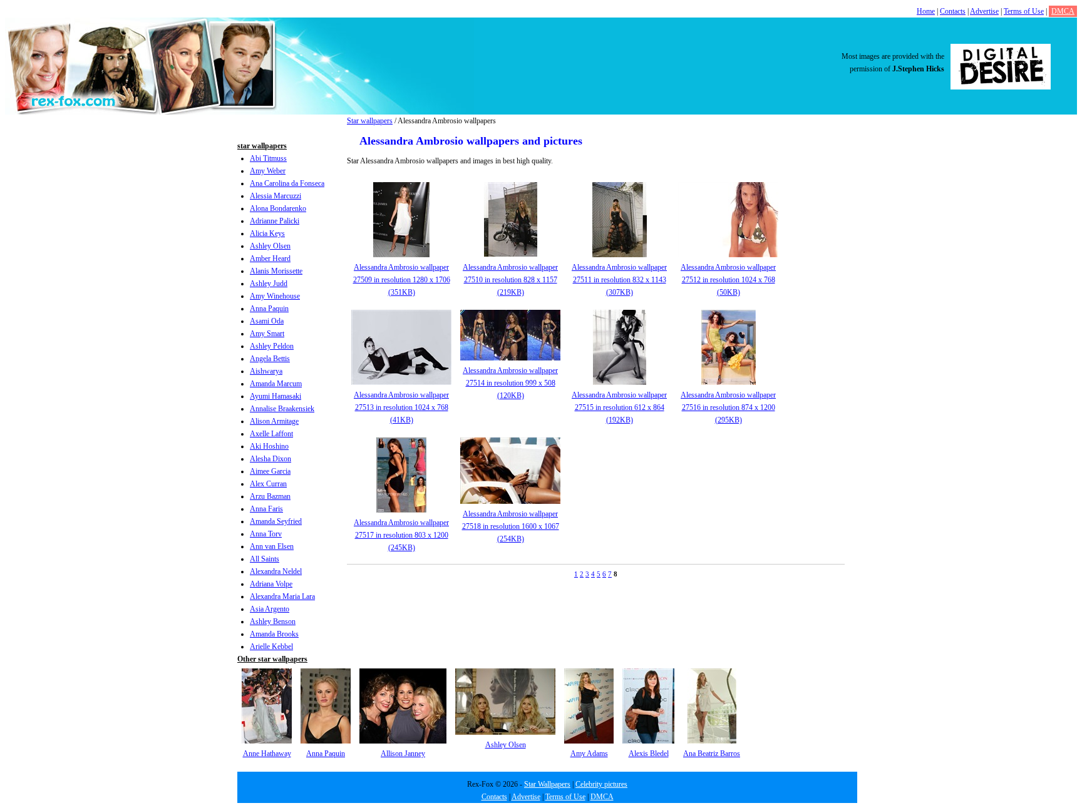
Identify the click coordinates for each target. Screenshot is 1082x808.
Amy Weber (268, 170)
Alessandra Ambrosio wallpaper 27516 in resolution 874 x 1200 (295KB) (728, 407)
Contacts (953, 11)
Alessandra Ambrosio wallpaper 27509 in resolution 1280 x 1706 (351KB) (401, 280)
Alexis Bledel (649, 753)
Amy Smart (267, 333)
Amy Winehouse (275, 296)
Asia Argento (269, 609)
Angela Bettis (270, 358)
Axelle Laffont (271, 433)
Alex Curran (268, 483)
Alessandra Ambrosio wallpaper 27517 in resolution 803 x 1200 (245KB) (401, 535)
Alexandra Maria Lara (282, 596)
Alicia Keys (267, 233)
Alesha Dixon (270, 458)
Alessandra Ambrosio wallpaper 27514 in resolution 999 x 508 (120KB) (510, 383)
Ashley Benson (273, 621)
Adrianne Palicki (274, 221)
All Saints (264, 559)
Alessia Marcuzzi (275, 196)
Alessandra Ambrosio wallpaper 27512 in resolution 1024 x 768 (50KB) (728, 280)
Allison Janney (403, 753)
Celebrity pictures (601, 784)
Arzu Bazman (270, 496)
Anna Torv (266, 533)
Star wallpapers (370, 120)
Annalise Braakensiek (282, 408)
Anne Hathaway (267, 753)
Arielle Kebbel (271, 646)
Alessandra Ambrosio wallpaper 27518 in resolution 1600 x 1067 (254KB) (510, 526)
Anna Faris (266, 508)
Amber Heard (270, 258)
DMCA (1062, 11)
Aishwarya (266, 371)
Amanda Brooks (274, 634)
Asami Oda (267, 321)
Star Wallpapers (547, 784)
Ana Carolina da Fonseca (287, 183)
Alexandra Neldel (276, 571)
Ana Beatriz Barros (711, 753)
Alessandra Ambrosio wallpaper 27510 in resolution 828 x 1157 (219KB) (510, 280)
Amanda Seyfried (276, 521)
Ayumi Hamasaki (275, 396)
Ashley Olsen (270, 246)
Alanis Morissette (276, 271)
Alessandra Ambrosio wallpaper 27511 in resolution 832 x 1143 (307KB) (619, 280)
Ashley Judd (268, 283)
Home (926, 11)
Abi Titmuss (268, 158)
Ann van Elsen (272, 546)
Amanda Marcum (276, 383)
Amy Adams (589, 753)
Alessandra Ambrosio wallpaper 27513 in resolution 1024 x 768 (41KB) (401, 407)
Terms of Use (1024, 11)
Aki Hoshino (269, 446)
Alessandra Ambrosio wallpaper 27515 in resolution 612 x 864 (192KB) (619, 407)
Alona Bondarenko (278, 208)
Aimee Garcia (270, 471)
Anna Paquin (269, 308)
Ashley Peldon (272, 346)
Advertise (984, 11)
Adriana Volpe (271, 584)
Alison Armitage (274, 421)
